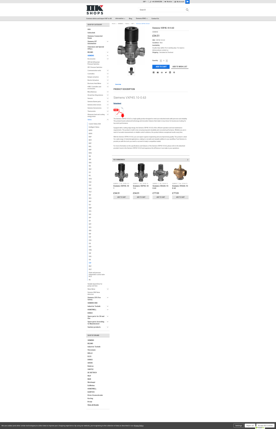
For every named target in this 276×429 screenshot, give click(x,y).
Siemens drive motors (94, 105)
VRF (90, 234)
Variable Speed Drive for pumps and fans (95, 285)
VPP (90, 224)
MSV (90, 140)
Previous (186, 160)
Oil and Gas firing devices (95, 95)
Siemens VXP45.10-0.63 (142, 23)
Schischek (91, 33)
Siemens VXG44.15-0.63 (161, 187)
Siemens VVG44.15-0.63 (180, 187)
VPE (90, 214)
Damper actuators (93, 77)
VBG (90, 163)
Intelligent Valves (94, 127)
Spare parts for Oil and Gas (96, 317)
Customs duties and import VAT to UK (99, 19)
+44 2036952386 (157, 1)
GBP (144, 1)
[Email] (158, 72)
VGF (90, 185)
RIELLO (90, 353)
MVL (90, 146)
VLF (90, 205)
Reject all (250, 425)
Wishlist (169, 1)
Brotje (90, 402)
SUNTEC (91, 369)
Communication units (94, 70)
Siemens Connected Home (95, 37)
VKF (90, 195)
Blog (130, 19)
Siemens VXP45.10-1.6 (141, 187)
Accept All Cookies (265, 425)
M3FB (90, 130)
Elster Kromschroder (95, 395)
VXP (90, 263)
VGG (90, 188)
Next (188, 160)
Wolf (89, 376)
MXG (90, 153)
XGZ (90, 269)
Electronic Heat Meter (94, 83)
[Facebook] (153, 72)
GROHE (90, 363)
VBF (90, 159)
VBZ (90, 169)
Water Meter (91, 289)
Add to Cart (121, 197)
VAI (90, 156)
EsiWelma (91, 385)
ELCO (89, 356)
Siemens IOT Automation (92, 42)
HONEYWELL (92, 310)
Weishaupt (91, 382)
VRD (90, 231)
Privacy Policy (138, 426)
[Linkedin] (170, 72)
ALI (90, 280)
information (119, 18)
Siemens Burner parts (94, 102)
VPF (90, 218)
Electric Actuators (93, 80)
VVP (90, 247)
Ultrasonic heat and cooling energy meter (96, 115)
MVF (90, 143)
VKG (90, 198)
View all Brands (93, 405)
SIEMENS (91, 56)
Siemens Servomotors (94, 108)
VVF (90, 237)
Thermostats (92, 111)
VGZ (90, 192)
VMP (90, 208)
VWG (90, 250)
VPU (90, 227)
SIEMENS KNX (92, 303)
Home (113, 23)
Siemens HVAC (141, 18)
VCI (90, 172)
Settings (238, 425)
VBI (90, 166)
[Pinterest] (174, 72)
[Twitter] (166, 72)
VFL (90, 176)
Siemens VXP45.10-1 (121, 187)
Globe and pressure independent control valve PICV (97, 274)
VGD (90, 182)
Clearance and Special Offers (96, 48)
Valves (90, 120)
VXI (90, 260)
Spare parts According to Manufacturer (96, 323)
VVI (90, 243)
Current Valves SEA (95, 124)
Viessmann (92, 350)
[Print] (162, 72)
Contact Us (155, 19)
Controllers (91, 74)
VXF (90, 253)
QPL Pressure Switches (95, 67)
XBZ (90, 266)
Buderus (91, 366)
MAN (89, 379)
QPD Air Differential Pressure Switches (94, 63)
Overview (118, 84)
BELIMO (90, 52)
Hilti (89, 29)
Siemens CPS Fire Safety (94, 299)
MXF (90, 150)
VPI (90, 221)
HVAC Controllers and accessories (94, 88)
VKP (90, 201)
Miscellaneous (92, 92)
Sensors (90, 98)
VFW (90, 179)
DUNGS (90, 313)
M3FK (90, 134)
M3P (90, 137)
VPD (90, 211)
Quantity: (155, 60)
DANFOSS (91, 392)
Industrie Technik (94, 306)
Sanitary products (94, 327)
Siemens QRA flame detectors (94, 293)
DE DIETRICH (92, 373)
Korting (90, 398)
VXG (90, 256)
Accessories (91, 59)
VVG (90, 240)
